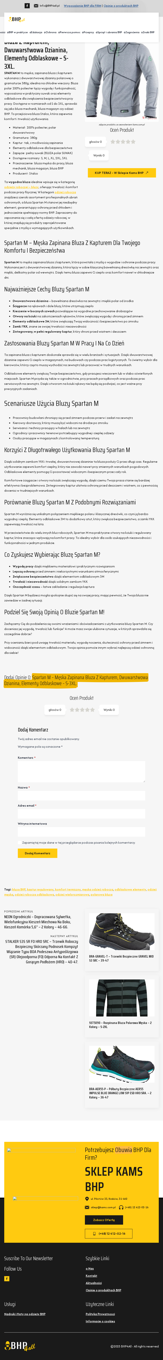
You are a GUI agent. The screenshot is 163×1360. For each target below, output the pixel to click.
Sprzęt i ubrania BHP (109, 32)
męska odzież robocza (97, 889)
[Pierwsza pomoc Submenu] (82, 32)
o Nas (90, 1268)
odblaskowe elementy (130, 889)
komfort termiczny (68, 889)
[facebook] (27, 5)
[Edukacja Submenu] (44, 32)
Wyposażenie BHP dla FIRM (82, 5)
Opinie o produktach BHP (121, 5)
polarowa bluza (101, 894)
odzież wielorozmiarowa (72, 894)
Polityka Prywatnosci (100, 1314)
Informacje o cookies (100, 1321)
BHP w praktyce (18, 32)
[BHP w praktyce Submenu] (29, 32)
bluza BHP (19, 889)
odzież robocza (65, 192)
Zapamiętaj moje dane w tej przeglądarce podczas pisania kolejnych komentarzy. (78, 842)
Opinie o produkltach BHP (103, 1290)
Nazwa (24, 787)
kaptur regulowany (40, 889)
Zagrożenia (132, 32)
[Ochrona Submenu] (58, 32)
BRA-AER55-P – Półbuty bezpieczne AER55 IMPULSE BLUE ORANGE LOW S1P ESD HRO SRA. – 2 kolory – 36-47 (120, 1093)
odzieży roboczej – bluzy (21, 187)
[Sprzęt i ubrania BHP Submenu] (123, 32)
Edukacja (36, 32)
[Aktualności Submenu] (7, 32)
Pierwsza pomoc (70, 32)
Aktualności (94, 1283)
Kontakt (91, 1275)
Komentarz (27, 757)
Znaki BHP (149, 32)
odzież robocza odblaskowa (34, 894)
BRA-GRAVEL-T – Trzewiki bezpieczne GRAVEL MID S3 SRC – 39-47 (121, 958)
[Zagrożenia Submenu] (141, 32)
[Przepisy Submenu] (95, 32)
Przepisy (89, 32)
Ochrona (51, 32)
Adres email (27, 805)
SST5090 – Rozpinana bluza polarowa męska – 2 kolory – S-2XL (120, 1025)
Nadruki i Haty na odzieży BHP (24, 1314)
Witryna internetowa (32, 823)
